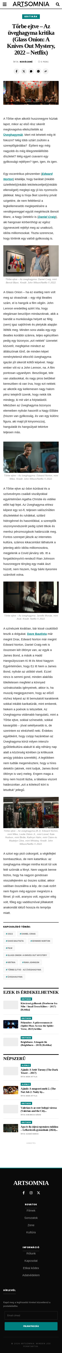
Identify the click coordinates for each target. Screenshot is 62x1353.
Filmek (31, 1210)
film (10, 948)
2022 (10, 934)
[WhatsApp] (31, 71)
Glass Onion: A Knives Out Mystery (27, 955)
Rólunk (31, 1253)
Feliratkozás (31, 1326)
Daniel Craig (47, 217)
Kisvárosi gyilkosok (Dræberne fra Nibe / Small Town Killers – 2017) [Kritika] (39, 1006)
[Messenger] (38, 71)
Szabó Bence (32, 1134)
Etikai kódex (31, 1268)
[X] (24, 71)
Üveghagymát (13, 134)
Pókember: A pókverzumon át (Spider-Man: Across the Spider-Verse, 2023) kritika (37, 1025)
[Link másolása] (46, 71)
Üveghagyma (15, 977)
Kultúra (31, 1232)
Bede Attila (31, 1077)
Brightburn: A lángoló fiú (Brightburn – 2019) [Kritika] (36, 1044)
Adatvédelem (31, 1275)
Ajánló (26, 1065)
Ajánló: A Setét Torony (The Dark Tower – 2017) (39, 1071)
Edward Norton (41, 941)
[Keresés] (55, 4)
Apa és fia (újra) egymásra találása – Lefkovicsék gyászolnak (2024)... (39, 1128)
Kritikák (31, 16)
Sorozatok (31, 1218)
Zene (31, 1225)
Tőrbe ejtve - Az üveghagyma (24, 969)
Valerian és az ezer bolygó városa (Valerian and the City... (39, 1109)
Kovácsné (26, 61)
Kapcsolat (31, 1260)
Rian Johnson (31, 962)
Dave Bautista (37, 634)
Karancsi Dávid (33, 1115)
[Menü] (6, 4)
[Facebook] (17, 71)
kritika (11, 962)
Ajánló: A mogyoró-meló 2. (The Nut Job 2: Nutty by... (38, 1090)
